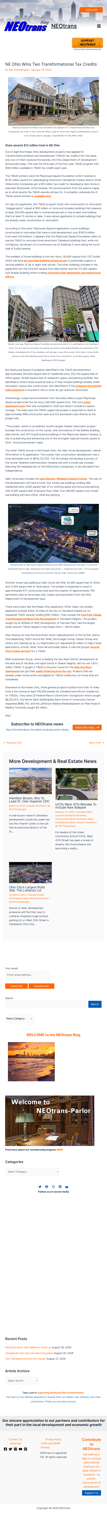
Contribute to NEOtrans (91, 1444)
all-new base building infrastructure (45, 260)
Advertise (15, 1443)
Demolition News (84, 819)
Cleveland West (84, 812)
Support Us (91, 1492)
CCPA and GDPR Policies (50, 1445)
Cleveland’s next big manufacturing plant (29, 1353)
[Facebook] (5, 1449)
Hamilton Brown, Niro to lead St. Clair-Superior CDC (29, 799)
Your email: (11, 968)
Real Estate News (39, 898)
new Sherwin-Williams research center (63, 478)
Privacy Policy (53, 1439)
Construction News (65, 819)
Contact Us (15, 1439)
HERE (59, 1149)
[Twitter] (10, 1449)
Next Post (96, 742)
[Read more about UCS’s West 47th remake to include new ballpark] (76, 783)
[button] (91, 9)
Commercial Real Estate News (70, 815)
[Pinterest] (25, 1449)
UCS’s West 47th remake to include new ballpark (75, 805)
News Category (15, 1018)
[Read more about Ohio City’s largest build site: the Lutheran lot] (30, 872)
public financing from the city (53, 671)
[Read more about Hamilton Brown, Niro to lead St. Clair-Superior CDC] (30, 780)
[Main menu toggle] (99, 26)
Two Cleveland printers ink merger (25, 1358)
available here (42, 196)
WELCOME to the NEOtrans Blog (53, 1035)
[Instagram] (15, 1449)
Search (9, 998)
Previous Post (12, 742)
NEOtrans (64, 26)
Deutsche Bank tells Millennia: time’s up (28, 1347)
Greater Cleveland (36, 805)
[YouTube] (20, 1449)
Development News (65, 822)
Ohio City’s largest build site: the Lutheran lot (27, 888)
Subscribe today (84, 727)
